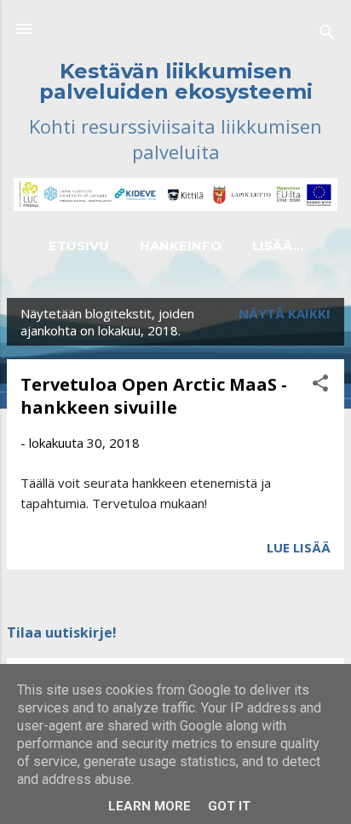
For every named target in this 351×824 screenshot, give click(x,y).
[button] (320, 385)
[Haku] (327, 34)
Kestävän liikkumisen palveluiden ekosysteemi (176, 81)
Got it (229, 806)
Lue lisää (299, 547)
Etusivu (79, 245)
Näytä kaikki (285, 313)
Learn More (149, 806)
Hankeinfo (181, 245)
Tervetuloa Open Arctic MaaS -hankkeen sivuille (153, 396)
